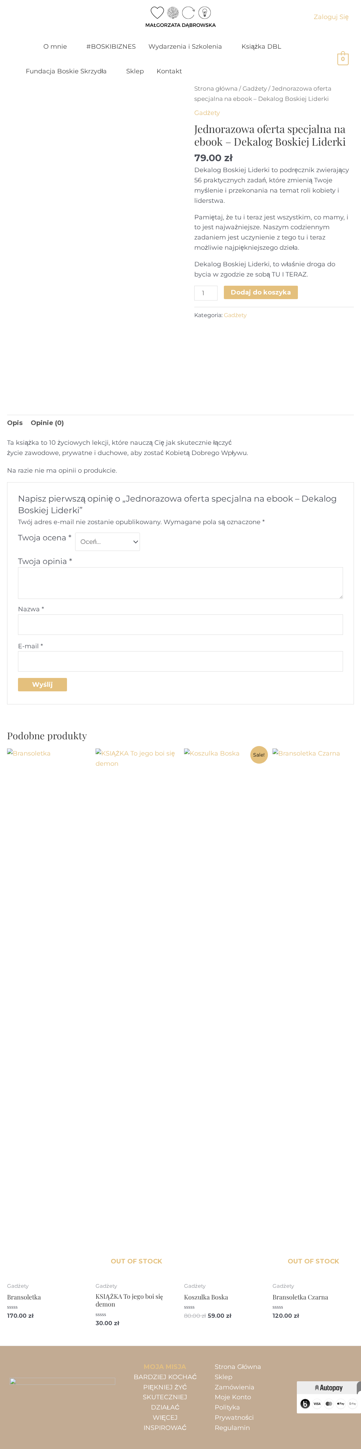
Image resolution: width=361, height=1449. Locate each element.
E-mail (30, 646)
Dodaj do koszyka (261, 292)
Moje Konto (233, 1397)
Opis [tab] (15, 423)
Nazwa (31, 609)
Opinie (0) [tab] (47, 423)
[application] (70, 46)
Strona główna (216, 88)
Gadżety (255, 88)
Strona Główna (238, 1367)
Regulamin (232, 1428)
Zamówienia (235, 1387)
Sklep (223, 1377)
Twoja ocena (44, 537)
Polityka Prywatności (234, 1412)
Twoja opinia (45, 561)
